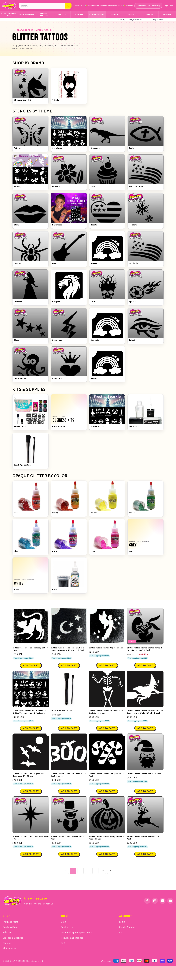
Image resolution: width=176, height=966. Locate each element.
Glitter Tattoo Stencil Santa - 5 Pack (144, 774)
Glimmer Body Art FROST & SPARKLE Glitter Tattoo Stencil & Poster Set (29, 712)
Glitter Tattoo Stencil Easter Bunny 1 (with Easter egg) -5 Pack (144, 649)
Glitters (79, 15)
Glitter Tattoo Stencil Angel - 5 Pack (106, 648)
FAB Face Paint (10, 921)
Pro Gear (167, 15)
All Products (9, 948)
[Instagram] (155, 901)
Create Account (127, 927)
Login (166, 6)
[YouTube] (170, 901)
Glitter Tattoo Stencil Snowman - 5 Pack (67, 838)
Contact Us (67, 927)
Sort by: (122, 19)
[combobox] (42, 6)
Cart (172, 6)
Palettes (7, 932)
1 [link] (73, 870)
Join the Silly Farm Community (148, 6)
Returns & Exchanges (72, 937)
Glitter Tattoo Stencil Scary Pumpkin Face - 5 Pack (106, 838)
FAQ (63, 943)
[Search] (68, 6)
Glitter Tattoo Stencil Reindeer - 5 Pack (143, 838)
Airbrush (62, 15)
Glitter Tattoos (97, 15)
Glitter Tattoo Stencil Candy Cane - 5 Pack (106, 775)
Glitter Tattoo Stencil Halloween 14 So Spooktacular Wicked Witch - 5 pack (145, 712)
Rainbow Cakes (11, 927)
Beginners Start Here (8, 15)
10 (103, 870)
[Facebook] (147, 901)
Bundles (149, 15)
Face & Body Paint (26, 15)
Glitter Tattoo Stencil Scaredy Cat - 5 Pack (30, 649)
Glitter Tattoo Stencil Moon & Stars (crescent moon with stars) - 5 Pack (67, 649)
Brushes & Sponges (44, 15)
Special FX (132, 15)
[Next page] (110, 871)
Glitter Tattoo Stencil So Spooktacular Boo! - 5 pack (69, 775)
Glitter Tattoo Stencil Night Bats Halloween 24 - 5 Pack (28, 775)
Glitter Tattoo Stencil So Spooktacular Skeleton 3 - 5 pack (107, 712)
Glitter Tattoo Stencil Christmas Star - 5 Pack (31, 838)
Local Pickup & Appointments (76, 932)
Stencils (114, 15)
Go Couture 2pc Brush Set (63, 711)
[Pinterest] (163, 901)
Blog (63, 921)
